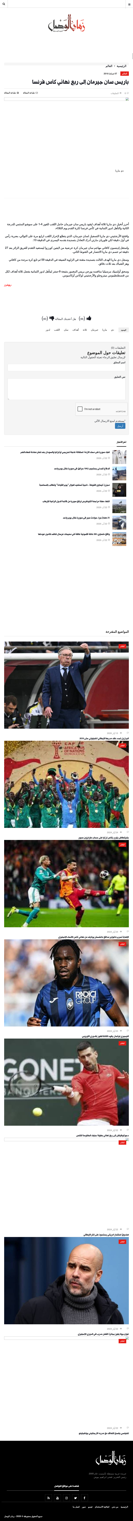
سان (66, 329)
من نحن (115, 1506)
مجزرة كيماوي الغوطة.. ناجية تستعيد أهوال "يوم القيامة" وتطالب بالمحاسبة (74, 485)
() (83, 317)
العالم (109, 66)
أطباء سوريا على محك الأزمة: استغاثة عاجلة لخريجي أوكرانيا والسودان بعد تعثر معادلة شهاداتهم (65, 452)
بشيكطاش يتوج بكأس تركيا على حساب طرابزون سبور (103, 838)
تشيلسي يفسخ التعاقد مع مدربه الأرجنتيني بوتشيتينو (104, 1433)
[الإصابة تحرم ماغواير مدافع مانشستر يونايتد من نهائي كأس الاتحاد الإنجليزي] (66, 926)
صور (84, 1506)
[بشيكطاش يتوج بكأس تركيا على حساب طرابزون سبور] (66, 827)
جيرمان (94, 329)
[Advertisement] (66, 211)
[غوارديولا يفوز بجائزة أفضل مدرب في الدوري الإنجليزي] (66, 1323)
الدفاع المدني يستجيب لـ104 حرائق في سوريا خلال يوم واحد (82, 469)
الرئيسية (121, 66)
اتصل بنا (76, 1506)
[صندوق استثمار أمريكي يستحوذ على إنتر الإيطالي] (66, 1140)
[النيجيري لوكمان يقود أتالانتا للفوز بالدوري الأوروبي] (66, 1025)
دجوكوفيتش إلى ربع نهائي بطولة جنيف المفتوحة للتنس (102, 1136)
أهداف (75, 329)
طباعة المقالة (10, 92)
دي (112, 329)
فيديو (90, 1506)
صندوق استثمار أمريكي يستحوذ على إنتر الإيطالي (106, 1235)
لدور (48, 329)
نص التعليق (119, 376)
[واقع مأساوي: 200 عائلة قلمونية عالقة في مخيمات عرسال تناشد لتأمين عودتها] (119, 545)
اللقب (57, 329)
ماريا (104, 329)
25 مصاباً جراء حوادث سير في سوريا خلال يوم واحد (86, 518)
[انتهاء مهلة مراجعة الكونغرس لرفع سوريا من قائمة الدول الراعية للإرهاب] (119, 512)
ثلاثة (85, 329)
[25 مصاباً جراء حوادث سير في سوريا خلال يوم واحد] (119, 528)
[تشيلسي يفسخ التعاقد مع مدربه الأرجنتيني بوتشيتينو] (66, 1339)
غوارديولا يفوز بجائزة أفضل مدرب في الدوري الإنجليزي (103, 1334)
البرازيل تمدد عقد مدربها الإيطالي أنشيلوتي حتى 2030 (104, 739)
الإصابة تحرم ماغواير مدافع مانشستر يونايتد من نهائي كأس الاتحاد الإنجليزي (93, 937)
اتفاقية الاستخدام (102, 1506)
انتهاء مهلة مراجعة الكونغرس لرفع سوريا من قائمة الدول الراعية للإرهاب (76, 501)
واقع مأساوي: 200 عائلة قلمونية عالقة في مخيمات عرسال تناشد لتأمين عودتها (74, 534)
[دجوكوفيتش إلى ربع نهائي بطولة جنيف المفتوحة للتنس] (66, 1124)
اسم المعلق (119, 362)
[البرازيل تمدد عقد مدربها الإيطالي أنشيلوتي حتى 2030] (66, 727)
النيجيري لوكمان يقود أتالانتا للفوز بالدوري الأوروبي (105, 1036)
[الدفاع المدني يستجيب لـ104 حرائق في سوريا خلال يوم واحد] (119, 479)
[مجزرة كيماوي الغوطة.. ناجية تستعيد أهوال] (119, 495)
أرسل (120, 426)
